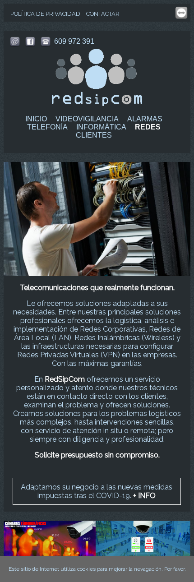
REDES (148, 127)
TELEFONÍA (47, 127)
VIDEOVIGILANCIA (87, 119)
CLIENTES (94, 135)
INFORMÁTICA (101, 127)
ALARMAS (144, 119)
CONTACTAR (103, 13)
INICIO (36, 119)
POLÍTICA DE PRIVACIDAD (45, 13)
